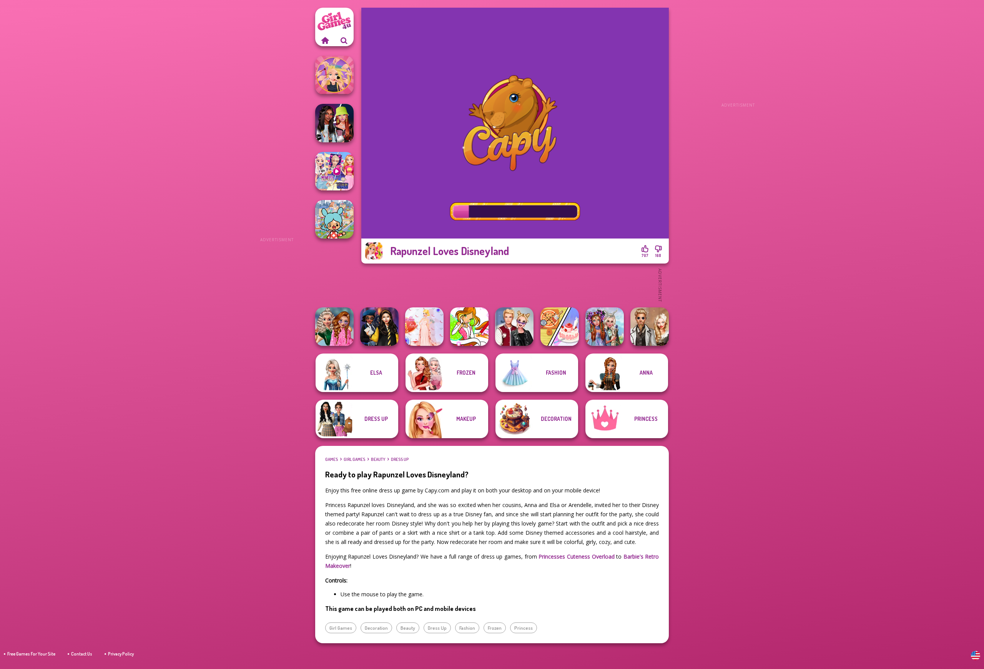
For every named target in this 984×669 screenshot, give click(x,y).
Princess (523, 628)
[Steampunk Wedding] (649, 326)
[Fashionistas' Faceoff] (334, 123)
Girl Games (354, 459)
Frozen (495, 628)
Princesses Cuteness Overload (576, 556)
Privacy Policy (121, 654)
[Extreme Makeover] (334, 75)
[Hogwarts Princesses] (379, 326)
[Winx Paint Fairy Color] (469, 326)
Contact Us (81, 654)
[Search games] (344, 40)
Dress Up (400, 459)
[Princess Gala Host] (424, 326)
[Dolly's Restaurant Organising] (559, 326)
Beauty (378, 459)
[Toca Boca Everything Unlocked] (334, 219)
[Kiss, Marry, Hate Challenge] (514, 326)
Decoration (376, 628)
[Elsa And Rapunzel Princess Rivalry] (334, 171)
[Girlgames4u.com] (324, 40)
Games (331, 459)
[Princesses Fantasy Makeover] (604, 326)
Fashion (467, 628)
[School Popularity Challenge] (334, 326)
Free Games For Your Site (31, 654)
